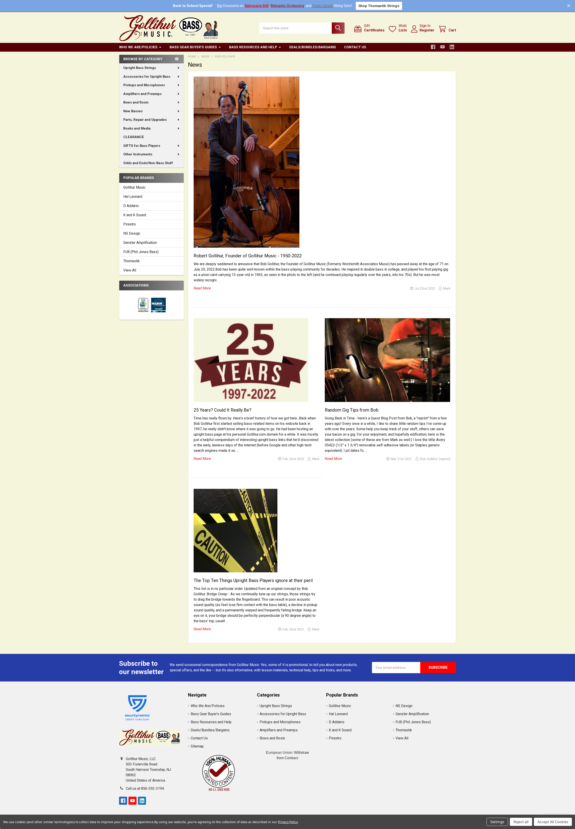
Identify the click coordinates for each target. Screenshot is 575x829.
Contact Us (355, 47)
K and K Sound (134, 215)
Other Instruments (137, 154)
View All (129, 270)
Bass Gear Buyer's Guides (193, 47)
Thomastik (131, 261)
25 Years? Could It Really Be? (222, 410)
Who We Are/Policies (138, 47)
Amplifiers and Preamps (142, 94)
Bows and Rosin (135, 102)
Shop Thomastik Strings (378, 6)
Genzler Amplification (140, 242)
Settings (497, 821)
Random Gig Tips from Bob (351, 410)
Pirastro (129, 224)
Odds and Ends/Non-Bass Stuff (148, 163)
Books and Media (136, 128)
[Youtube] (442, 47)
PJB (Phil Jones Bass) (141, 252)
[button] (218, 773)
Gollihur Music (134, 187)
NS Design (131, 233)
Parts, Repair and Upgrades (145, 120)
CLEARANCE (133, 137)
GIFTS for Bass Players (141, 146)
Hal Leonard (132, 196)
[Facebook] (433, 47)
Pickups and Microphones (144, 85)
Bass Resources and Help (253, 47)
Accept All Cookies (552, 821)
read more (202, 288)
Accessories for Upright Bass (146, 77)
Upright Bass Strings (139, 68)
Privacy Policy (288, 822)
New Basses (133, 111)
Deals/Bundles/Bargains (312, 47)
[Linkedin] (452, 47)
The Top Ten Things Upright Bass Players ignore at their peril (253, 580)
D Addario (131, 206)
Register (427, 30)
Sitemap (197, 746)
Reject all (521, 821)
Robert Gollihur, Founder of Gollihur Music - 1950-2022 (248, 255)
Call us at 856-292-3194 (145, 788)
